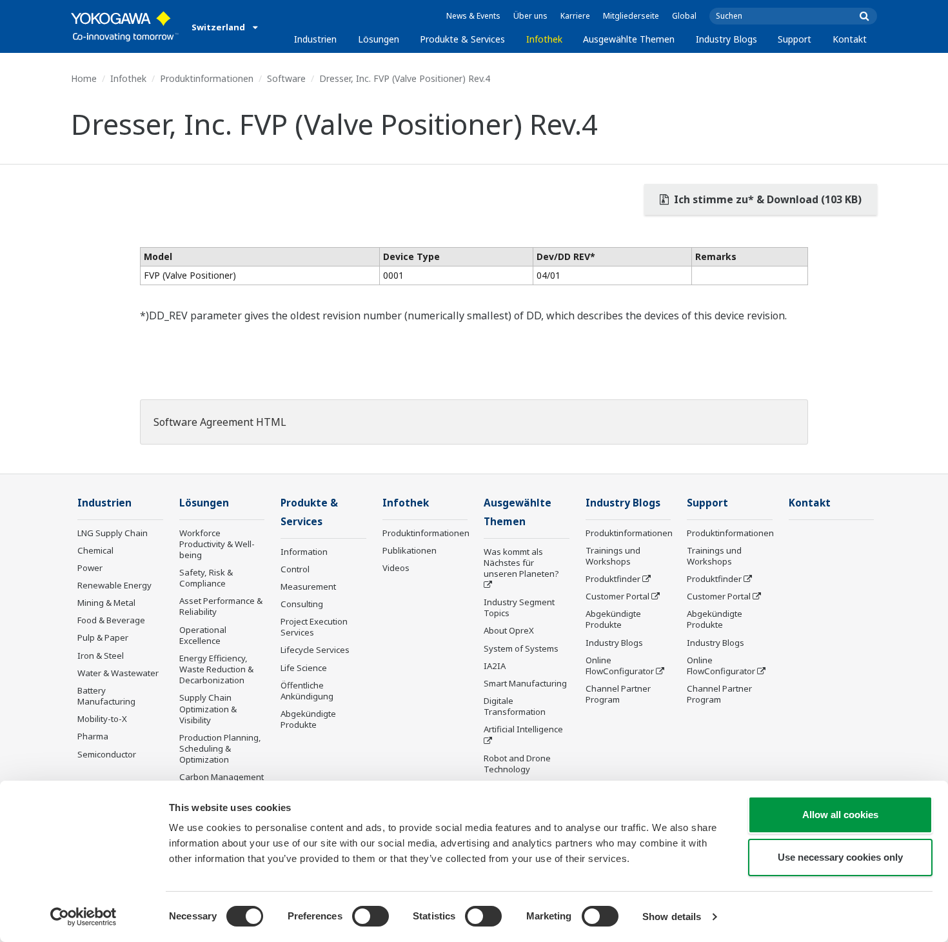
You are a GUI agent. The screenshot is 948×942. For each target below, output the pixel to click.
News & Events (473, 15)
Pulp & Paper (102, 637)
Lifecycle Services (315, 650)
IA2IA (495, 666)
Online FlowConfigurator (620, 665)
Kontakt (850, 39)
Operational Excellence (202, 635)
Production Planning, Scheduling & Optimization (220, 748)
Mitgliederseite (631, 15)
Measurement (308, 586)
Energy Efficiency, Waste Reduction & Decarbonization (216, 669)
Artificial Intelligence (523, 729)
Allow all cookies (840, 814)
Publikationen (409, 550)
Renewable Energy (114, 585)
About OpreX (509, 630)
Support (794, 39)
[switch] (370, 916)
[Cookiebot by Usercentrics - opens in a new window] (83, 917)
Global (684, 15)
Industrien (315, 39)
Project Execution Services (314, 627)
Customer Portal (617, 596)
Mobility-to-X (102, 719)
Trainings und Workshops (613, 556)
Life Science (304, 668)
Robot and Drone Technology (517, 763)
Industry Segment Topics (519, 607)
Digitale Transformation (515, 706)
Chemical (95, 550)
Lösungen (378, 39)
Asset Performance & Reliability (220, 606)
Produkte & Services (462, 39)
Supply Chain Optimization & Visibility (208, 708)
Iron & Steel (100, 655)
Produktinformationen (206, 78)
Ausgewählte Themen (629, 39)
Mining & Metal (106, 602)
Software (286, 78)
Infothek (544, 39)
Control (295, 569)
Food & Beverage (111, 620)
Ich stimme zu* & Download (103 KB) (766, 199)
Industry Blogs (726, 39)
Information (304, 551)
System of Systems (521, 648)
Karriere (575, 15)
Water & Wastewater (118, 673)
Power (90, 568)
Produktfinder (613, 579)
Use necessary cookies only (840, 857)
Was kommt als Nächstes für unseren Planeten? (521, 562)
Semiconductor (106, 754)
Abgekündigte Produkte (308, 719)
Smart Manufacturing (525, 683)
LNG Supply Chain (112, 533)
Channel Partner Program (618, 694)
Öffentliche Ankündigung (307, 690)
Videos (396, 568)
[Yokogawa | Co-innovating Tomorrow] (125, 26)
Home (84, 78)
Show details (671, 916)
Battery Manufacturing (106, 696)
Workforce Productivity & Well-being (217, 544)
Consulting (302, 604)
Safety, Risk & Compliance (206, 577)
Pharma (92, 736)
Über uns (530, 15)
